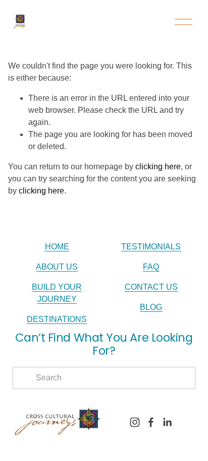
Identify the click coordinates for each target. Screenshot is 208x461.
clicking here (158, 166)
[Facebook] (151, 422)
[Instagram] (135, 422)
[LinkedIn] (167, 422)
